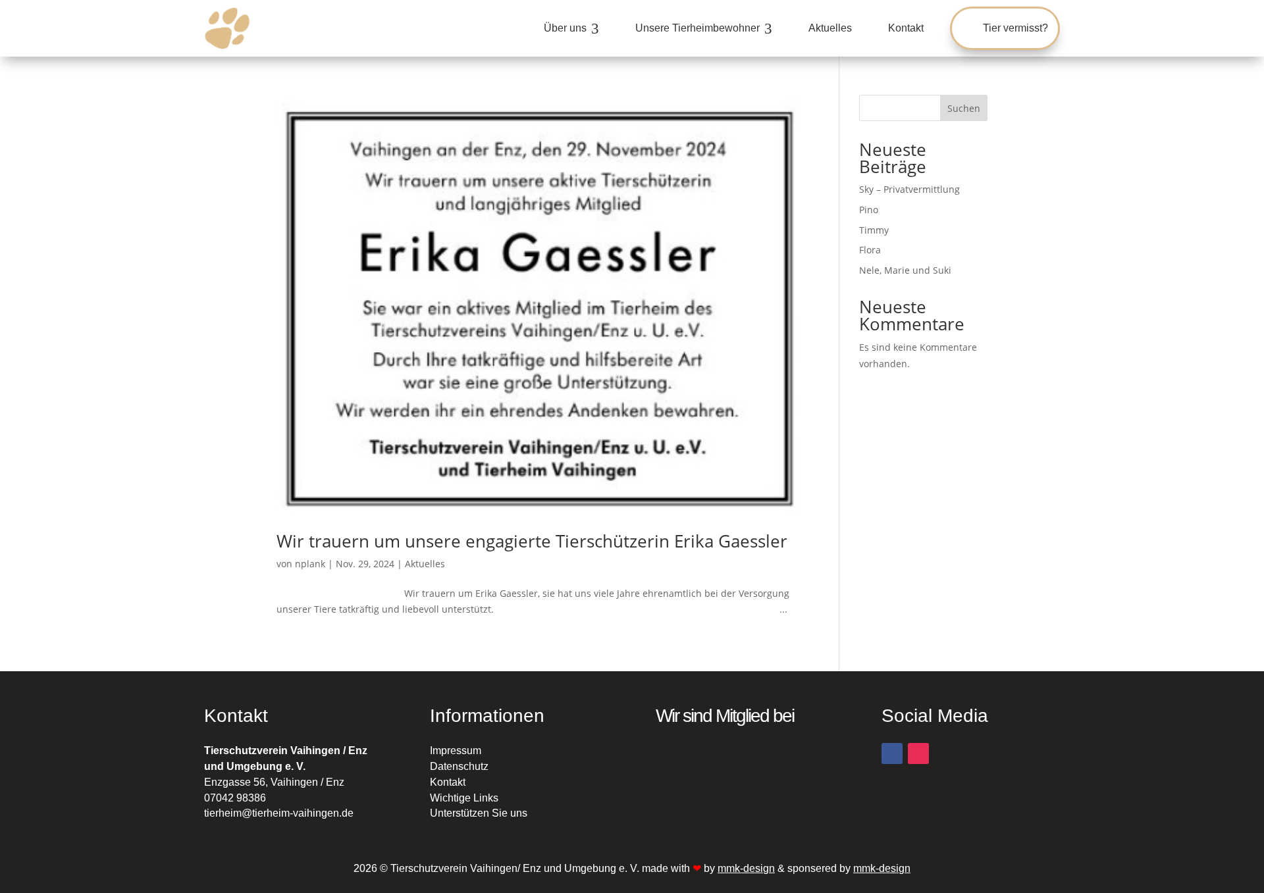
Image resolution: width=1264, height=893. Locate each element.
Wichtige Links (464, 798)
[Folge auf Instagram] (918, 753)
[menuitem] (571, 28)
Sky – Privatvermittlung (909, 189)
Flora (870, 249)
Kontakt (447, 782)
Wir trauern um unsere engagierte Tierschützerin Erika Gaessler (531, 541)
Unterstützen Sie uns (478, 813)
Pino (868, 209)
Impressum (455, 750)
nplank (310, 563)
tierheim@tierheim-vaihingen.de (279, 813)
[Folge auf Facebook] (892, 753)
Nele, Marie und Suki (905, 270)
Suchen (963, 108)
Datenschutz (459, 766)
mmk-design (746, 868)
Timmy (874, 230)
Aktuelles (425, 563)
